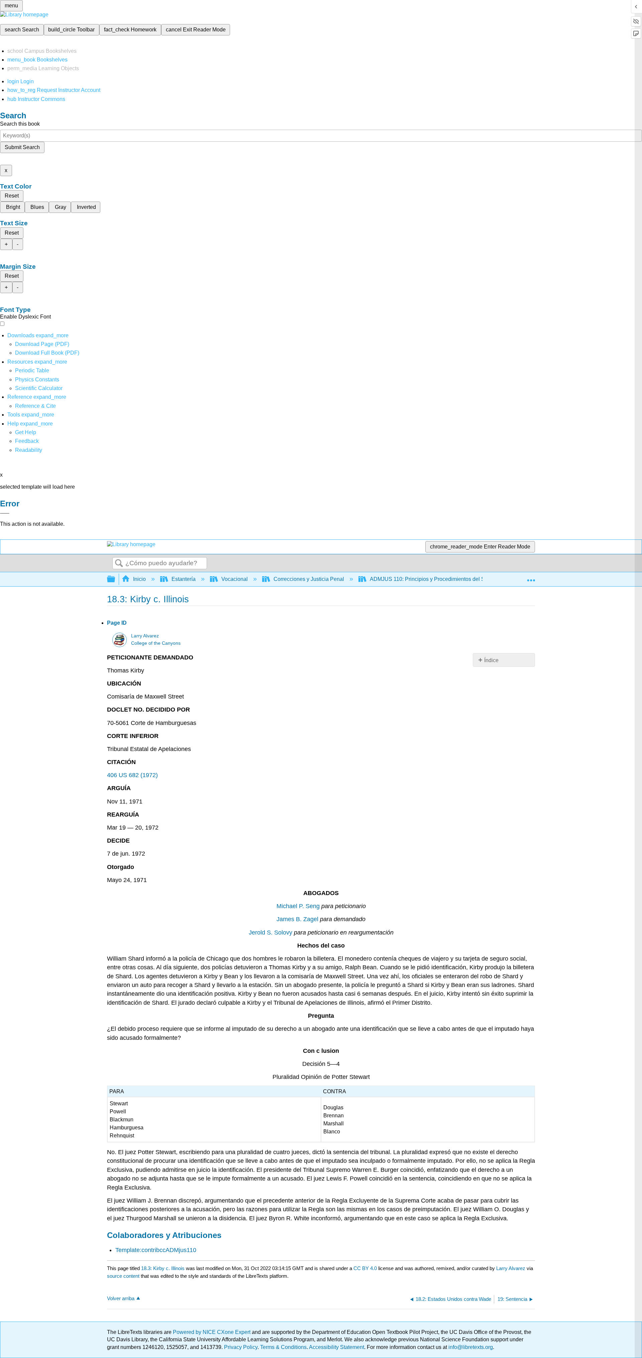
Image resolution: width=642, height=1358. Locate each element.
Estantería (183, 579)
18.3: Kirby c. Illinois (163, 1268)
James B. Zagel (297, 919)
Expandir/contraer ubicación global (531, 577)
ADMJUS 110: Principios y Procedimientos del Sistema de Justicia (448, 579)
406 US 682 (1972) (132, 775)
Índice (491, 660)
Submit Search (22, 147)
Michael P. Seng (298, 906)
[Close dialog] (4, 513)
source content (123, 1276)
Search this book (20, 124)
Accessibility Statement (336, 1347)
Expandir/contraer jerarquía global (115, 579)
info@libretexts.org (470, 1347)
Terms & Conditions (283, 1347)
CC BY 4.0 (365, 1268)
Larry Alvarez (145, 635)
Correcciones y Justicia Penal (308, 579)
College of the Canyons (156, 643)
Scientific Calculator (39, 388)
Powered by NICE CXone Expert (212, 1332)
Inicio (139, 579)
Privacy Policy (240, 1347)
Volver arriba (120, 1298)
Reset (12, 196)
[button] (27, 441)
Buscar (119, 563)
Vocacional (234, 579)
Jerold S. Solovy (270, 932)
